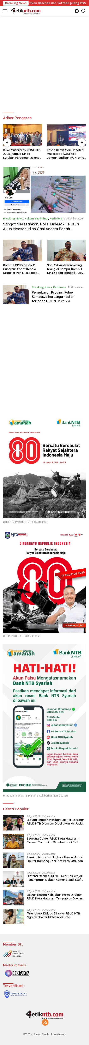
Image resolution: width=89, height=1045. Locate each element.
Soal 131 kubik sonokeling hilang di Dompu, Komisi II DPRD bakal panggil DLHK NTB (65, 269)
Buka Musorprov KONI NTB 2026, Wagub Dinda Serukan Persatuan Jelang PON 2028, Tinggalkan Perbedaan (21, 154)
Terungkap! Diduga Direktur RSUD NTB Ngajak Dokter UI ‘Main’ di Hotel (53, 915)
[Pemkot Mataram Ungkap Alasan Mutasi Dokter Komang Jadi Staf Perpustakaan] (13, 860)
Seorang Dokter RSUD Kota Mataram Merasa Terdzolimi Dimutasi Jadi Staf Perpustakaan (52, 840)
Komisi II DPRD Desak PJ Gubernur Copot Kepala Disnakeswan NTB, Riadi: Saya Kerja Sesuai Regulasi (22, 269)
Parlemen (59, 287)
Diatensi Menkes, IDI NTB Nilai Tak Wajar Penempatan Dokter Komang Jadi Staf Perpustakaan (54, 878)
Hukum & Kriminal (36, 218)
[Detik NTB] (25, 10)
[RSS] (45, 1022)
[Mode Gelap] (76, 11)
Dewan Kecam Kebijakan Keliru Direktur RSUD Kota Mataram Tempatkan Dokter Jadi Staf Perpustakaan (54, 896)
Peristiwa (56, 218)
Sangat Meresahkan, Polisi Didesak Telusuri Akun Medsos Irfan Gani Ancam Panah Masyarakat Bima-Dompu (41, 229)
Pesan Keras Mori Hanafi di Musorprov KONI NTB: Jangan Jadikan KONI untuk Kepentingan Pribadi (66, 154)
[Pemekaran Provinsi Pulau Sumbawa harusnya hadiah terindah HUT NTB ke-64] (16, 295)
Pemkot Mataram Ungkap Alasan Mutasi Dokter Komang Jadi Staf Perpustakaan (55, 859)
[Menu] (6, 10)
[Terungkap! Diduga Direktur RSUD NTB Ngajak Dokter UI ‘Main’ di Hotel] (13, 916)
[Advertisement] (44, 62)
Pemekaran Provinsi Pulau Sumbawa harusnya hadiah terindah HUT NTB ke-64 (53, 296)
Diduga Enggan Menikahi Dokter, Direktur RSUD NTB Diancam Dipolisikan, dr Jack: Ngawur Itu (55, 821)
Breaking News (13, 218)
